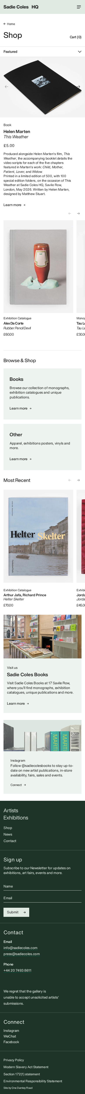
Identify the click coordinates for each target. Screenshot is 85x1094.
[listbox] (42, 87)
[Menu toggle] (79, 7)
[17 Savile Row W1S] (42, 636)
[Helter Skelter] (38, 536)
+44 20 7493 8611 (17, 970)
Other (16, 434)
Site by (17, 1088)
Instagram (11, 1030)
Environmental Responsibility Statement (32, 1081)
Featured (10, 51)
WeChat (9, 1036)
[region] (42, 87)
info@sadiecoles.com (20, 947)
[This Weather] (42, 87)
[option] (42, 87)
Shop (12, 35)
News (7, 834)
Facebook (11, 1041)
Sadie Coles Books (27, 674)
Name (8, 886)
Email (7, 898)
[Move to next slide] (78, 87)
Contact (9, 840)
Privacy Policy (13, 1059)
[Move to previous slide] (6, 87)
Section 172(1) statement (21, 1074)
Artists (10, 810)
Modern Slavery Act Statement (25, 1066)
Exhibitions (15, 817)
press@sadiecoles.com (21, 953)
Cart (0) (76, 37)
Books (16, 379)
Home (11, 24)
